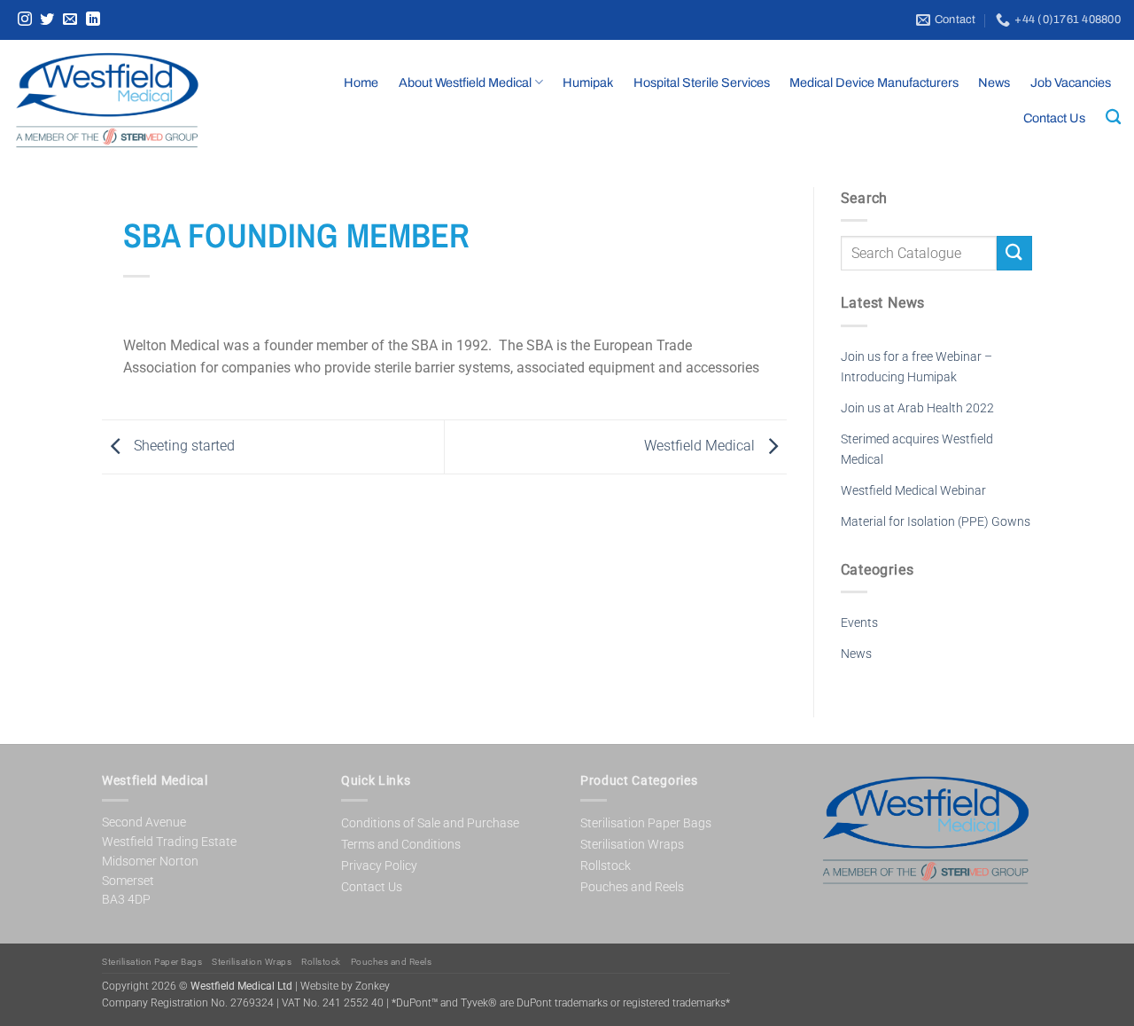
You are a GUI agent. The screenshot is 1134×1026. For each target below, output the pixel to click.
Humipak (588, 82)
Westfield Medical (701, 445)
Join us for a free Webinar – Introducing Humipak (916, 367)
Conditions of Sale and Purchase (430, 823)
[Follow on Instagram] (25, 19)
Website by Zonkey (345, 986)
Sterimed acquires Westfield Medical (917, 449)
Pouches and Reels (632, 887)
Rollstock (605, 865)
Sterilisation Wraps (632, 844)
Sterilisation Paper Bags (645, 823)
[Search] (1113, 117)
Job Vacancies (1070, 82)
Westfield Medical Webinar (913, 490)
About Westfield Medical (465, 82)
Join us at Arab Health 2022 (917, 408)
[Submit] (1014, 253)
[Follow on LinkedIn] (93, 19)
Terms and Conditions (401, 844)
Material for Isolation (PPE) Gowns (935, 521)
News (994, 82)
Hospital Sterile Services (701, 82)
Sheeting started (182, 445)
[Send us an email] (70, 19)
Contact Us (1054, 118)
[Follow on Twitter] (47, 19)
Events (859, 622)
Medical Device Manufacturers (874, 82)
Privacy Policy (379, 865)
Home (361, 82)
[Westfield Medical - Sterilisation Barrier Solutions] (138, 100)
